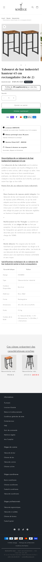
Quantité (4, 93)
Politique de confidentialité (26, 543)
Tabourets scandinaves (11, 494)
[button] (4, 7)
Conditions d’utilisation (22, 546)
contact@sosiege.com (28, 557)
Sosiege (15, 543)
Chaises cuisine (9, 466)
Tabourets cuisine (10, 462)
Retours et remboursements (13, 412)
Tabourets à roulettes (11, 512)
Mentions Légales (9, 435)
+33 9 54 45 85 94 (14, 557)
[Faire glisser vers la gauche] (16, 65)
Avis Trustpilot (8, 439)
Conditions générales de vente (14, 416)
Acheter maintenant (21, 111)
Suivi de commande (10, 430)
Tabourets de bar (9, 453)
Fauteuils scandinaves (11, 489)
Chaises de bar (9, 457)
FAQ (5, 426)
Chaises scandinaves (11, 485)
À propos (7, 403)
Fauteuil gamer (9, 521)
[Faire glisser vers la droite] (25, 65)
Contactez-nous (9, 421)
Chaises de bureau (10, 516)
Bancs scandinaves (10, 480)
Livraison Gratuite (10, 407)
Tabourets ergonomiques (12, 507)
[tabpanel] (10, 366)
